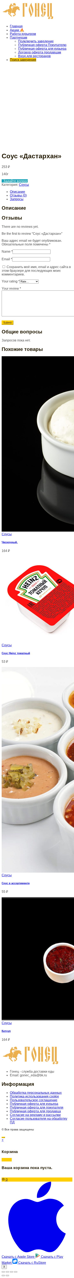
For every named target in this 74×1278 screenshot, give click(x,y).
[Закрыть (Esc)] (3, 1271)
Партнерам (18, 37)
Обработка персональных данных (36, 1092)
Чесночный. (10, 542)
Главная (16, 26)
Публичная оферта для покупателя (36, 1107)
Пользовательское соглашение (33, 1100)
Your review (11, 288)
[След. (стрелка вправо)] (7, 1275)
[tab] (41, 192)
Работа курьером (23, 34)
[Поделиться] (7, 1271)
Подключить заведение (36, 41)
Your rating (11, 281)
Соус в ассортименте (16, 883)
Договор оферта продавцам (39, 52)
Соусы (24, 184)
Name (7, 251)
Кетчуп (6, 1031)
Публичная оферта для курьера (42, 48)
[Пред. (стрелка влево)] (3, 1275)
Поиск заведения (23, 59)
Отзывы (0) (18, 195)
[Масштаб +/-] (15, 1271)
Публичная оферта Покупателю (42, 45)
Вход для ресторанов (34, 56)
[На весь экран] (11, 1271)
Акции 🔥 (17, 30)
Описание (17, 191)
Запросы (16, 199)
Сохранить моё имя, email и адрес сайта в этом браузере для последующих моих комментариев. (36, 270)
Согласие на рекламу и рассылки (35, 1115)
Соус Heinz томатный (16, 653)
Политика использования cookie (34, 1096)
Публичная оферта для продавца (35, 1111)
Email (7, 259)
